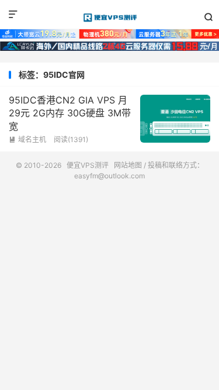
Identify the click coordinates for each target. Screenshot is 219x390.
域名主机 (27, 139)
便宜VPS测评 (109, 18)
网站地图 (128, 165)
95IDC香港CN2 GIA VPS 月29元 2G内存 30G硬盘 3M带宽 (70, 113)
